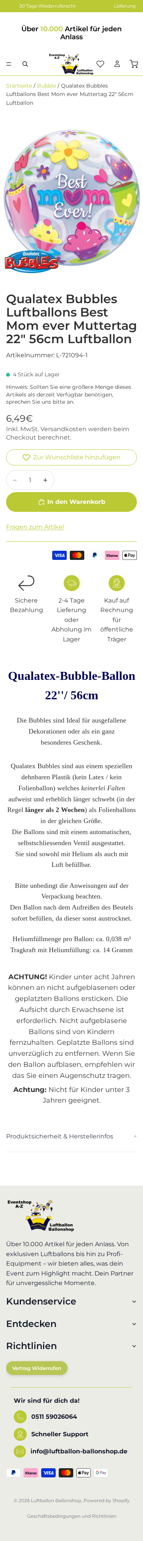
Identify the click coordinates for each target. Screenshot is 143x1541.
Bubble (46, 85)
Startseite (19, 85)
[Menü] (9, 64)
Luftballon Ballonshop (56, 1500)
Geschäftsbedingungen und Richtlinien (71, 1516)
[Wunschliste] (100, 64)
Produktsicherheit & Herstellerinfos (59, 1136)
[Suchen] (25, 64)
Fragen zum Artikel (35, 527)
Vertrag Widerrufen (36, 1368)
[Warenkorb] (133, 64)
